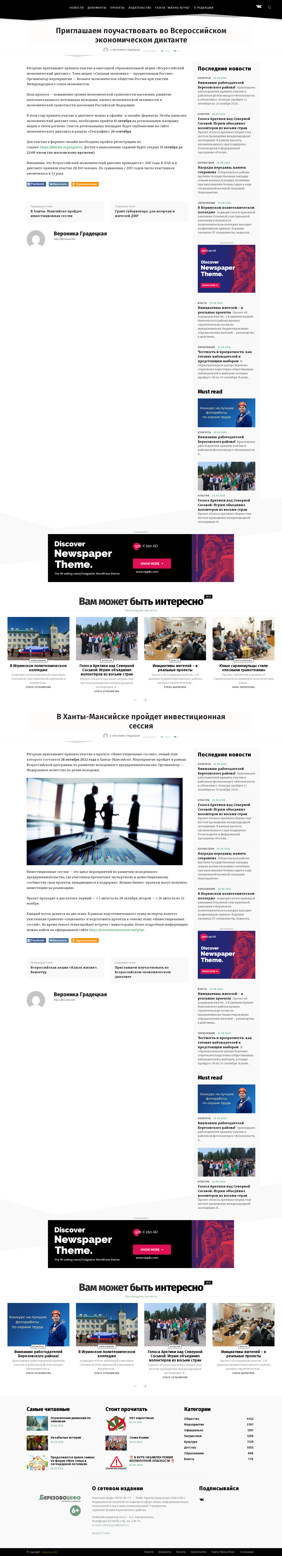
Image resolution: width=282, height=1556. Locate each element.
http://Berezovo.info (64, 239)
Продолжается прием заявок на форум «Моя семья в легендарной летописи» (73, 1460)
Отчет (105, 1533)
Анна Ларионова (243, 687)
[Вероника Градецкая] (106, 49)
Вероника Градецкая (126, 50)
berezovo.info (50, 1552)
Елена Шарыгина (175, 687)
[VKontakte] (259, 7)
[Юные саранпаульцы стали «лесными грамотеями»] (243, 638)
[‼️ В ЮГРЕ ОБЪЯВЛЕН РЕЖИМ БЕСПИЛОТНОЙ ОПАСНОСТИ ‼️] (116, 1462)
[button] (269, 7)
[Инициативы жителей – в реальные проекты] (175, 638)
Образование (206, 203)
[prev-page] (136, 700)
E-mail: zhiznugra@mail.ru (110, 1525)
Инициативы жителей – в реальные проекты (175, 667)
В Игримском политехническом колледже (38, 667)
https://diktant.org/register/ (61, 147)
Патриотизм (206, 163)
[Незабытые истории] (37, 1443)
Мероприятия (243, 660)
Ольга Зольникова (38, 687)
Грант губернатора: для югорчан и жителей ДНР (145, 213)
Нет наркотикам (141, 1418)
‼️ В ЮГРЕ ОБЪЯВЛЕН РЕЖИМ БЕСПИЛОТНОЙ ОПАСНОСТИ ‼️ (152, 1459)
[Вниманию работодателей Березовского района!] (226, 412)
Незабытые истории (66, 1437)
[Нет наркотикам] (116, 1423)
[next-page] (145, 700)
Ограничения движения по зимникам (71, 1419)
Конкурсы (204, 78)
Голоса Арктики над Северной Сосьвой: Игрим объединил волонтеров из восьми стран (224, 123)
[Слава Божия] (116, 1443)
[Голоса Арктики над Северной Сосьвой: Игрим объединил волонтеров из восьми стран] (226, 476)
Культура (203, 114)
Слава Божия (139, 1437)
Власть (202, 303)
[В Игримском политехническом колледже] (38, 638)
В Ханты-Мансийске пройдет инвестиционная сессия (56, 213)
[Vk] (201, 1499)
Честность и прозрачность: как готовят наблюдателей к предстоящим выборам (225, 356)
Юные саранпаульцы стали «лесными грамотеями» (243, 667)
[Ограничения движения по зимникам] (37, 1423)
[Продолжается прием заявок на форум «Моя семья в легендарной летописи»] (37, 1462)
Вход (95, 1533)
